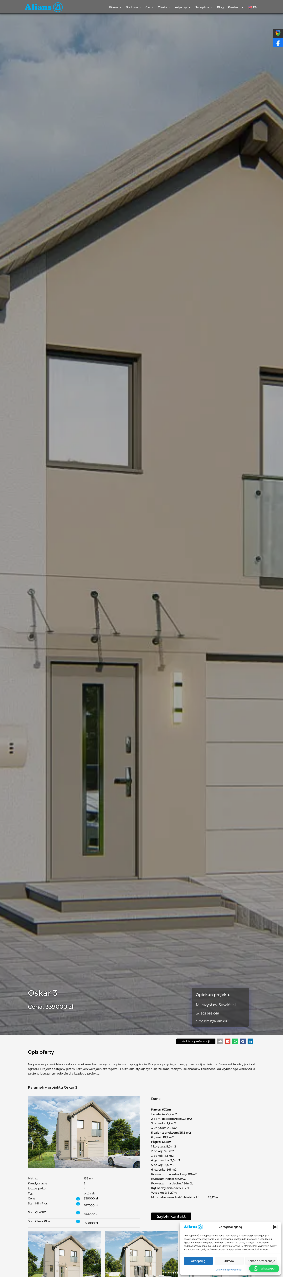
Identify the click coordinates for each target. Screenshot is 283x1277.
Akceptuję (198, 1261)
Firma (113, 7)
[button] (275, 1227)
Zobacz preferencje (261, 1261)
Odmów (229, 1261)
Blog (220, 7)
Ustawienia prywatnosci (229, 1269)
